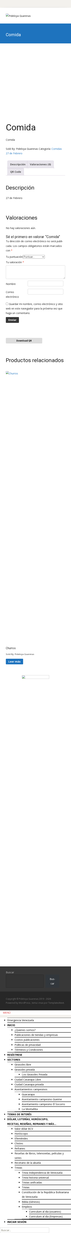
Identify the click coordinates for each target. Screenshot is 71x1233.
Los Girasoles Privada (34, 1074)
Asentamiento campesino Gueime (42, 1099)
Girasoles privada (25, 1069)
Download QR (24, 340)
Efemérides (21, 1138)
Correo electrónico (12, 294)
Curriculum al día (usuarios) (45, 1211)
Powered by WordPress (18, 1002)
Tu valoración (15, 262)
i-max (41, 1002)
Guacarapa (28, 1094)
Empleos (27, 1206)
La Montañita (30, 1109)
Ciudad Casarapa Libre (28, 1079)
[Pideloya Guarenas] (15, 15)
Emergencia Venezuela (20, 1020)
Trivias (18, 1167)
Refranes (20, 1148)
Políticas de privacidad (28, 1045)
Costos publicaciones (27, 1039)
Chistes (19, 1143)
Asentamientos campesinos (31, 1089)
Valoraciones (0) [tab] (40, 164)
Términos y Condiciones (29, 1049)
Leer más (14, 661)
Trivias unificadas (32, 1182)
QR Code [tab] (15, 171)
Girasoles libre (23, 1064)
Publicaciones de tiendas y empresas (36, 1035)
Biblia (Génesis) (31, 1202)
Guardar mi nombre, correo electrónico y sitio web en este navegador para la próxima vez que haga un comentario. (34, 308)
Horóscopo (21, 1133)
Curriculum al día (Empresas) (46, 1216)
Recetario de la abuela (28, 1162)
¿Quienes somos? (25, 1030)
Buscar (10, 972)
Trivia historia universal (35, 1177)
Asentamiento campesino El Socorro (43, 1104)
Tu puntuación (14, 256)
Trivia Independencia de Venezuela (42, 1172)
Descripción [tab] (17, 164)
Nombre (11, 284)
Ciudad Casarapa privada (29, 1084)
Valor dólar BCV (24, 1128)
